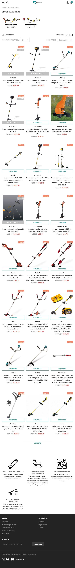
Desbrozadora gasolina (31, 26)
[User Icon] (68, 2)
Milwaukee (62, 373)
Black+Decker (37, 127)
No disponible (13, 74)
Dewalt (13, 175)
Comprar (62, 74)
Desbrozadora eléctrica (11, 26)
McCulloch (37, 78)
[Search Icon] (7, 2)
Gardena (13, 424)
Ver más (37, 443)
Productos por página (10, 40)
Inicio (4, 8)
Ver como (60, 35)
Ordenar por (51, 40)
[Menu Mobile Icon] (3, 2)
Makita (62, 78)
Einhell (13, 273)
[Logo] (37, 2)
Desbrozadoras (13, 8)
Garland (13, 78)
